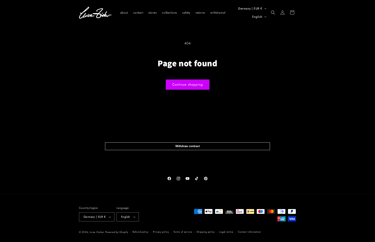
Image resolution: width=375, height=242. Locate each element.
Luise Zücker (97, 232)
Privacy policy (161, 232)
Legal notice (226, 232)
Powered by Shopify (116, 232)
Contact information (249, 232)
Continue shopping (187, 84)
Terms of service (182, 232)
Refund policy (140, 232)
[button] (273, 12)
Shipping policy (206, 232)
